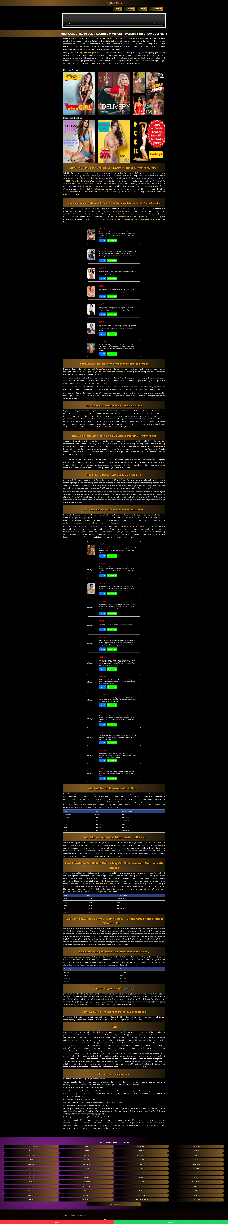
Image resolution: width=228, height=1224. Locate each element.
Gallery (131, 9)
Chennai (86, 1155)
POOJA (102, 248)
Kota (196, 1173)
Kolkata (141, 1173)
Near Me (129, 988)
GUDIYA (102, 657)
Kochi (86, 1173)
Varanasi (86, 1195)
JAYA (101, 304)
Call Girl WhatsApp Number (99, 189)
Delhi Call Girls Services (105, 884)
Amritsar (196, 1146)
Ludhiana (86, 1177)
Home (118, 9)
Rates (143, 9)
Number (31, 1200)
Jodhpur (141, 1168)
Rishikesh (31, 1191)
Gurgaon (31, 1164)
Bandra (86, 1151)
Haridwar (141, 1164)
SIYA (101, 713)
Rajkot (196, 1186)
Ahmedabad (141, 1146)
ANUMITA (103, 695)
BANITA (102, 677)
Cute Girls (196, 1200)
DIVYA (102, 229)
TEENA (102, 544)
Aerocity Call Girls (31, 1146)
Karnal (31, 1173)
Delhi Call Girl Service (118, 216)
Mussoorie (86, 1182)
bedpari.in (116, 1219)
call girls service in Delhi (101, 411)
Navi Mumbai (196, 1182)
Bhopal (196, 1151)
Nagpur (141, 1182)
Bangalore (141, 1151)
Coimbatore (141, 1155)
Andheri (31, 1151)
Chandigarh (31, 1155)
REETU (102, 750)
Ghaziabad (141, 1159)
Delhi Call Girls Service (134, 526)
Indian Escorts (114, 1204)
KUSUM (102, 601)
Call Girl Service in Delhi (110, 1017)
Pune (141, 1186)
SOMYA (102, 268)
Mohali (196, 1177)
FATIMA (102, 564)
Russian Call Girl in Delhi (84, 959)
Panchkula (86, 1186)
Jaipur (31, 1159)
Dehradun (196, 1155)
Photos (73, 1215)
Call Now (57, 1222)
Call (103, 240)
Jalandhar (86, 1168)
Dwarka (86, 1159)
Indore (31, 1168)
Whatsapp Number (141, 1200)
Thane (196, 1191)
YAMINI (102, 342)
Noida (31, 1186)
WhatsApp (113, 240)
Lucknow (31, 1177)
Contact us (81, 1215)
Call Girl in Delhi (115, 802)
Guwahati (86, 1164)
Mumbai (31, 1182)
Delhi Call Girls (112, 41)
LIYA (101, 732)
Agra (86, 1146)
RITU (101, 322)
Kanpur (196, 1168)
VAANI (102, 621)
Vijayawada (141, 1195)
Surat (141, 1191)
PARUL (102, 768)
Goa (196, 1159)
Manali (141, 1177)
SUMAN (102, 583)
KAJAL (102, 286)
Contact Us (156, 9)
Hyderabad (196, 1164)
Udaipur (31, 1195)
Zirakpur (197, 1195)
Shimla (86, 1191)
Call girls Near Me (86, 1200)
